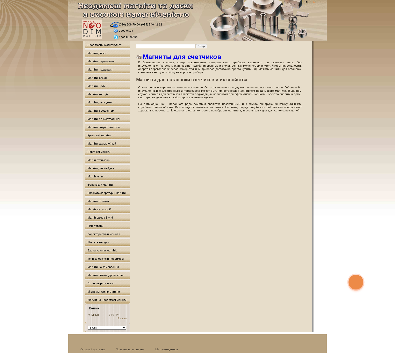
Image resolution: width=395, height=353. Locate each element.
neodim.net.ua (128, 36)
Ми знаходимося (166, 349)
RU (308, 2)
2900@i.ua (126, 30)
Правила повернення (130, 349)
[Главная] (137, 11)
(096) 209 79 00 (129, 24)
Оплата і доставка (92, 349)
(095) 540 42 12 (151, 24)
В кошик (122, 318)
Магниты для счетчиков (182, 56)
